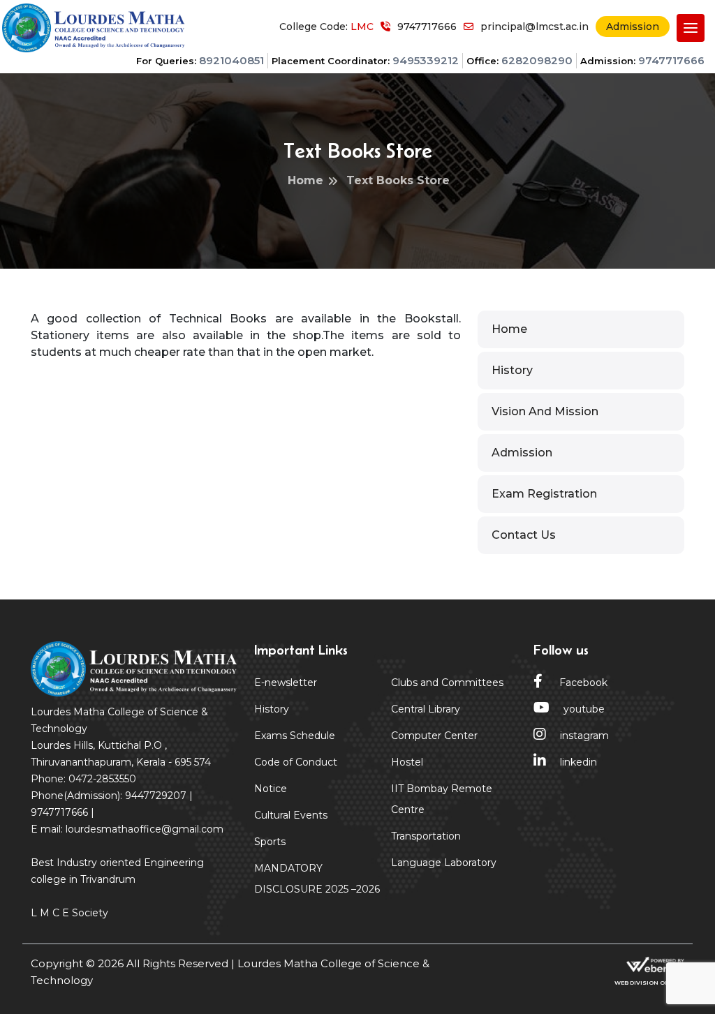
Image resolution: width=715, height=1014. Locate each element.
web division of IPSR (649, 982)
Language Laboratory (443, 862)
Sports (270, 841)
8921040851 (231, 60)
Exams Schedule (294, 735)
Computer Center (434, 735)
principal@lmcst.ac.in (534, 26)
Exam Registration (544, 493)
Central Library (425, 709)
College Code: (326, 26)
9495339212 (425, 60)
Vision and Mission (545, 411)
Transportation (426, 836)
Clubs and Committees (447, 682)
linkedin (578, 762)
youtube (584, 709)
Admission (632, 26)
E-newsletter (285, 682)
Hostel (407, 762)
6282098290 (537, 60)
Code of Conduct (295, 762)
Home (509, 329)
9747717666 (671, 60)
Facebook (581, 682)
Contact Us (524, 535)
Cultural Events (290, 815)
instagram (584, 735)
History (512, 370)
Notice (270, 788)
